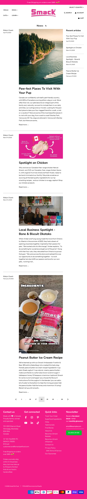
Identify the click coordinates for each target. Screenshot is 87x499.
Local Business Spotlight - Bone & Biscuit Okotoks (37, 232)
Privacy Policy (50, 448)
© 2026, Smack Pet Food (12, 486)
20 (53, 399)
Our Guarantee (50, 454)
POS (23, 486)
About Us (48, 431)
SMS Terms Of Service (53, 451)
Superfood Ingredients (53, 419)
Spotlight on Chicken (33, 163)
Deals (6, 10)
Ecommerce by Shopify (35, 486)
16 (30, 399)
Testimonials (49, 425)
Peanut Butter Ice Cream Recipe (40, 358)
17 (36, 399)
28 (62, 399)
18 (41, 399)
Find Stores (49, 428)
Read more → (24, 125)
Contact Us (49, 445)
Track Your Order (51, 416)
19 (47, 399)
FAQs (47, 422)
